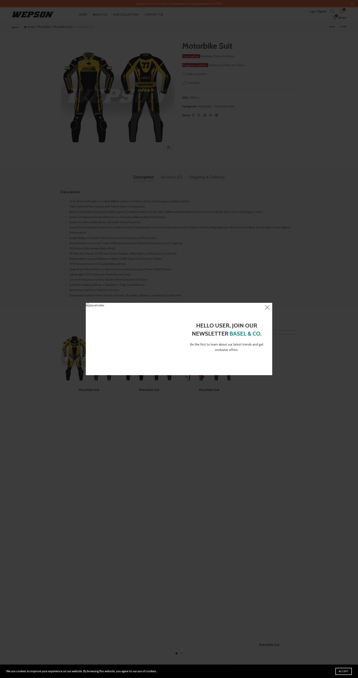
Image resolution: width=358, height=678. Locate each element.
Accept (343, 671)
